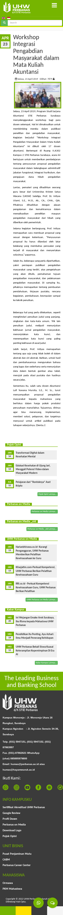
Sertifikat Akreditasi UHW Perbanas (24, 807)
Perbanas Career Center (17, 865)
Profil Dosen (10, 819)
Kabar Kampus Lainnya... (46, 663)
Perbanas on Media (14, 824)
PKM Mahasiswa (12, 889)
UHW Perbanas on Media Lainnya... (42, 600)
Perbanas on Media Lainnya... (44, 511)
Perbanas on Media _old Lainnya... (42, 529)
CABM (6, 859)
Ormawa (8, 883)
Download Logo (12, 830)
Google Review (11, 813)
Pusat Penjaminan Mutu (17, 854)
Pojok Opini (10, 836)
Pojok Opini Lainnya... (47, 494)
